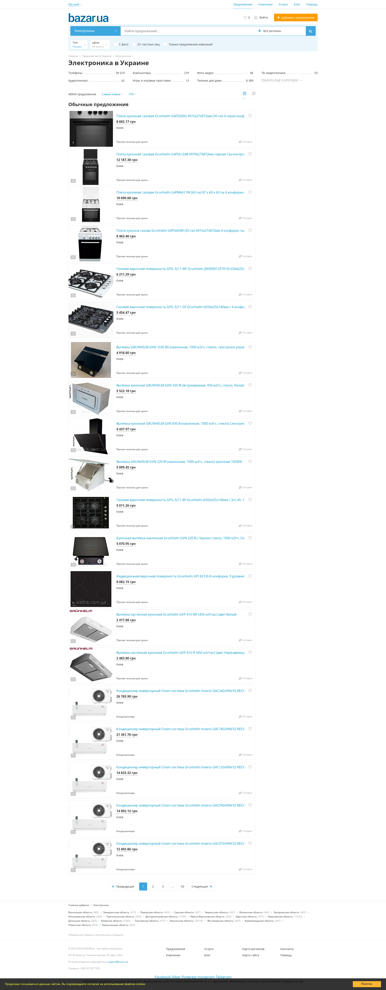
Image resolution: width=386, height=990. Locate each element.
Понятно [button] (366, 984)
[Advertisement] (289, 131)
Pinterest (189, 977)
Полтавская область (147, 920)
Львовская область (151, 912)
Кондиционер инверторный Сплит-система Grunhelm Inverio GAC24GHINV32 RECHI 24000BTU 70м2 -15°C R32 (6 (203, 691)
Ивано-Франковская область (207, 916)
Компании (265, 4)
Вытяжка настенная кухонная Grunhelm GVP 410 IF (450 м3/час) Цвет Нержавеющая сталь (186, 652)
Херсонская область (181, 920)
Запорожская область (286, 912)
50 (182, 886)
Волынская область (251, 912)
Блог (297, 4)
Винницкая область (80, 912)
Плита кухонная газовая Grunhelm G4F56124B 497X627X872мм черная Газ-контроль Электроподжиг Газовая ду (203, 154)
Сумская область (184, 912)
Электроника (101, 905)
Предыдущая (125, 886)
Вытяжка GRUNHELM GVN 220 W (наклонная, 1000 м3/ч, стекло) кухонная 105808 (179, 461)
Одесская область (246, 916)
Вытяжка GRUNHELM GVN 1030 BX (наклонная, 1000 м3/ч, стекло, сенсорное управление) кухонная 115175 (199, 347)
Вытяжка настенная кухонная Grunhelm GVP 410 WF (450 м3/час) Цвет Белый (176, 614)
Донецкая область (79, 920)
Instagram (206, 977)
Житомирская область (220, 920)
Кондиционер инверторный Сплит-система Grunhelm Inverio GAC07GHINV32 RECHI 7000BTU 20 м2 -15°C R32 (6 (202, 843)
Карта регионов (253, 949)
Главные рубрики (78, 905)
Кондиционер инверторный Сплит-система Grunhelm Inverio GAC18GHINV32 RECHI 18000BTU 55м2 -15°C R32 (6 (203, 729)
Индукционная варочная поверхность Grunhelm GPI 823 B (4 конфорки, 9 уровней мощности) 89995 (194, 576)
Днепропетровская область (162, 916)
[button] (146, 984)
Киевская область (111, 920)
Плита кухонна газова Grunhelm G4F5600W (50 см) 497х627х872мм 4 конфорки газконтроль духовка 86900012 (202, 230)
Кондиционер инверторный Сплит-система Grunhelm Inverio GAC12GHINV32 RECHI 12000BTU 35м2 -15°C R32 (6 (203, 767)
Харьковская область (280, 916)
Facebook (163, 977)
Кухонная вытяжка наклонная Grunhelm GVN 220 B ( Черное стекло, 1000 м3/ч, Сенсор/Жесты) (190, 538)
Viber (176, 977)
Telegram (224, 977)
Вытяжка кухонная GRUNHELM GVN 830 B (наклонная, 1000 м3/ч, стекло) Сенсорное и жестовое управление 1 (202, 423)
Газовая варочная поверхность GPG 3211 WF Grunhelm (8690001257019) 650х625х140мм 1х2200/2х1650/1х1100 (203, 268)
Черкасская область (216, 912)
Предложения (242, 4)
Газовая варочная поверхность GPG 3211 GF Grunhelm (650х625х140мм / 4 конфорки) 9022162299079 (195, 307)
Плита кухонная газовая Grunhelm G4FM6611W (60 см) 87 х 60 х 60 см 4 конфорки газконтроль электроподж (200, 192)
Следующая (200, 886)
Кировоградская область (259, 920)
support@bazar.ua (117, 961)
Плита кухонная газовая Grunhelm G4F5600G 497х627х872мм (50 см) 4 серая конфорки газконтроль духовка (200, 116)
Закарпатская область (116, 912)
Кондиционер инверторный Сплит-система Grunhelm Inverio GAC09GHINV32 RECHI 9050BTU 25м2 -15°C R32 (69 (203, 805)
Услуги (283, 4)
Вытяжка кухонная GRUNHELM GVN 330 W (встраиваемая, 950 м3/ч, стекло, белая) (180, 385)
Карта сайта (250, 955)
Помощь (312, 4)
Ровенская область (79, 925)
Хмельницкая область (115, 925)
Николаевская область (81, 916)
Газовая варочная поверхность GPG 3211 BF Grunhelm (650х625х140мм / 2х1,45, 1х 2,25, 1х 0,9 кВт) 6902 (197, 500)
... (172, 886)
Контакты (287, 949)
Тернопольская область (120, 916)
